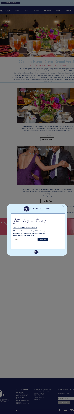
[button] (63, 206)
